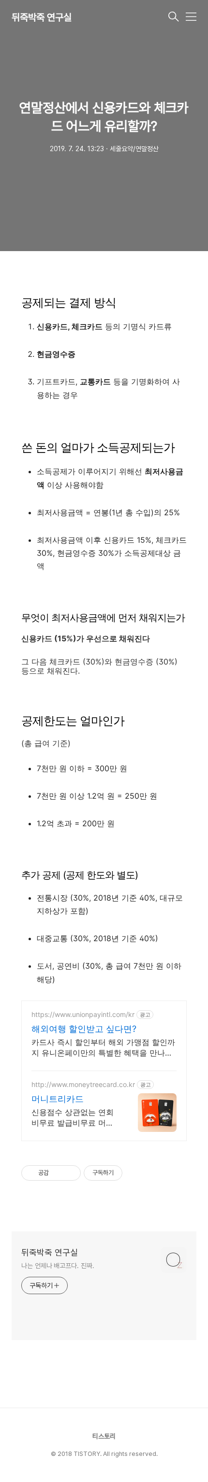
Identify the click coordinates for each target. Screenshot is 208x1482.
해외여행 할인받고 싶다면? (83, 1029)
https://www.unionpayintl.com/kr (82, 1014)
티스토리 (104, 1436)
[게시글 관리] (70, 1173)
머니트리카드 (57, 1099)
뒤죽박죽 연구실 (42, 17)
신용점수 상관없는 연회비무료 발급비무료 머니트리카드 (72, 1117)
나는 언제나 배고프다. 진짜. (57, 1266)
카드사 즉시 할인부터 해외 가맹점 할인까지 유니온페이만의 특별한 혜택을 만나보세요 (103, 1047)
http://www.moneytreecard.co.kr (83, 1084)
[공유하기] (58, 1173)
